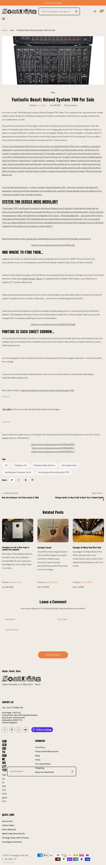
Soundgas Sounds (44, 547)
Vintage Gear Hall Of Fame (15, 837)
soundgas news (69, 465)
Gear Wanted (9, 829)
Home (4, 30)
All (6, 465)
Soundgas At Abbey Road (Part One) (87, 547)
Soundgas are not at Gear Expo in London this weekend (15, 548)
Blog (12, 30)
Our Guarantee (43, 764)
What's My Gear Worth (13, 833)
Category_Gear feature (44, 465)
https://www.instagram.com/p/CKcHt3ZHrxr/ (53, 451)
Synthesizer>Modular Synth (18, 472)
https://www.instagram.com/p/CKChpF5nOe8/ (53, 324)
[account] (95, 11)
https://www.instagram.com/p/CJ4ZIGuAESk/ (53, 444)
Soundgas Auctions (12, 842)
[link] (11, 480)
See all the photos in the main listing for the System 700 (47, 390)
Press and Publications (46, 751)
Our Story (40, 747)
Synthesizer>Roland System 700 (53, 472)
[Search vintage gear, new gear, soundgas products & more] (76, 11)
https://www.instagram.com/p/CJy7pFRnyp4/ (53, 245)
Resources (7, 821)
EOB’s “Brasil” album (32, 278)
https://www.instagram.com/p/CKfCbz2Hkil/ (53, 448)
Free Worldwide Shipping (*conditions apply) (53, 3)
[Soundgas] (19, 11)
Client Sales (8, 825)
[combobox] (59, 11)
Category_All (20, 465)
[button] (20, 2)
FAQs (37, 759)
